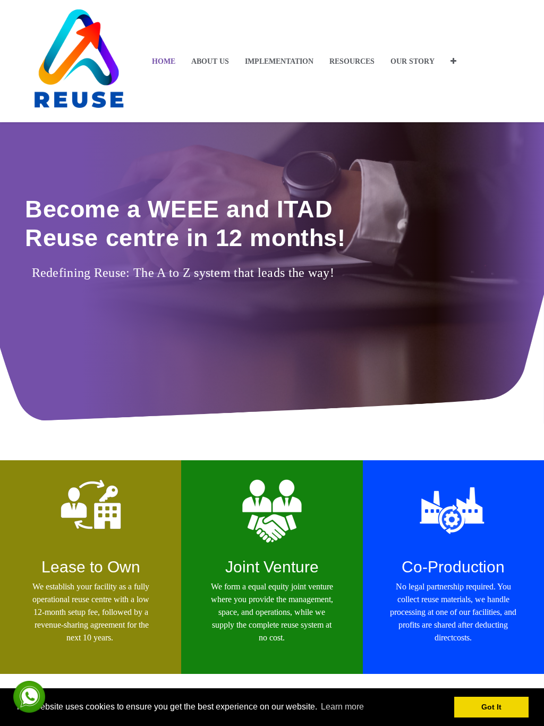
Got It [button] (491, 707)
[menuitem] (163, 61)
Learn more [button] (342, 706)
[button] (453, 61)
